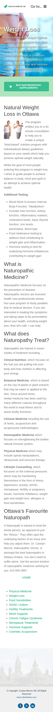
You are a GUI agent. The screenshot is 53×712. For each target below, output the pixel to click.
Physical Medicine (20, 591)
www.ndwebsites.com (26, 697)
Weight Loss (16, 595)
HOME (26, 577)
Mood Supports (18, 613)
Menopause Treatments (23, 622)
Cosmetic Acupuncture (23, 631)
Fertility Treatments (21, 609)
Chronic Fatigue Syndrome (25, 618)
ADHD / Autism (18, 604)
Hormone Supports (20, 627)
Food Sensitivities (20, 600)
